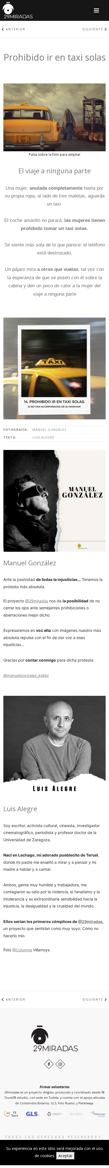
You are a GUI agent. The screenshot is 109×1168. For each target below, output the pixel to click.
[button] (96, 10)
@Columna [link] (22, 949)
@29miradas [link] (36, 600)
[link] (90, 921)
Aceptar (65, 1155)
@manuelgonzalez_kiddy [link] (26, 675)
